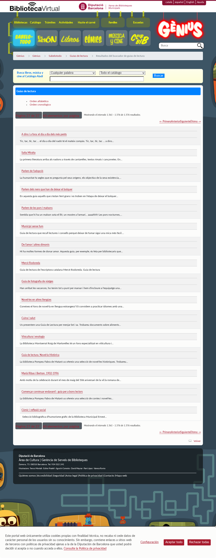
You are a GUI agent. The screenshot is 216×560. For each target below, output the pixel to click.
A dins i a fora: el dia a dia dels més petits (44, 134)
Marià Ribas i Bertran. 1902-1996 (40, 373)
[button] (28, 115)
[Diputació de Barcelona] (105, 6)
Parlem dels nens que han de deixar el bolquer (47, 189)
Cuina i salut (28, 318)
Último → (195, 121)
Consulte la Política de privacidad (85, 548)
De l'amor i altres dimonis (35, 244)
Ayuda (200, 2)
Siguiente (185, 121)
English (190, 2)
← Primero (165, 121)
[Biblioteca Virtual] (34, 6)
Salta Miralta (28, 152)
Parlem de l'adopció (32, 171)
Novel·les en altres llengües (36, 299)
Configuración (149, 542)
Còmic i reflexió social (34, 410)
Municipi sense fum (32, 226)
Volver (197, 441)
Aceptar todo (173, 542)
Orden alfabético (39, 101)
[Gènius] (179, 27)
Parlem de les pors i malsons (37, 208)
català (169, 2)
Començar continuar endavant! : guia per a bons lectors (52, 391)
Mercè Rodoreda (31, 263)
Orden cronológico (40, 104)
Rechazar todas (199, 542)
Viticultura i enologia (33, 336)
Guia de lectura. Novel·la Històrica (40, 355)
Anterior (175, 121)
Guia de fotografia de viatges (37, 281)
